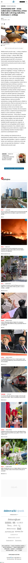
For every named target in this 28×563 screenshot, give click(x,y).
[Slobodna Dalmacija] (8, 522)
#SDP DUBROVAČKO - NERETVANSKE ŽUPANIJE (14, 168)
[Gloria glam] (19, 525)
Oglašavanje (19, 549)
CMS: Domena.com (18, 559)
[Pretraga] (26, 1)
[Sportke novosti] (14, 522)
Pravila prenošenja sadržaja (18, 546)
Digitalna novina (9, 550)
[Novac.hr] (19, 531)
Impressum (6, 549)
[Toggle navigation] (2, 2)
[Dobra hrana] (11, 528)
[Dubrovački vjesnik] (14, 537)
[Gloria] (15, 525)
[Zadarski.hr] (10, 540)
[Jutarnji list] (14, 519)
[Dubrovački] (14, 1)
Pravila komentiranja (19, 547)
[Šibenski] (18, 540)
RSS (16, 550)
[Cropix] (14, 534)
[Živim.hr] (9, 525)
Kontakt (13, 549)
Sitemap (20, 550)
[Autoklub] (9, 531)
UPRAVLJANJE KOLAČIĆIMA (14, 554)
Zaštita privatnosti (7, 547)
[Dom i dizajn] (19, 528)
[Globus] (19, 522)
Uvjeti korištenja (6, 546)
